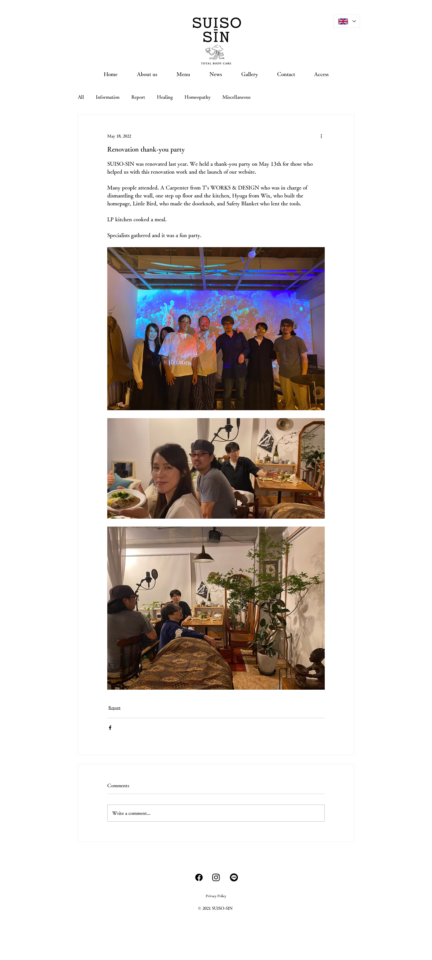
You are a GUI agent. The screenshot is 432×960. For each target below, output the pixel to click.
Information (108, 97)
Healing (165, 97)
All (81, 97)
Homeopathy (198, 97)
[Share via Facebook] (110, 728)
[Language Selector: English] (347, 21)
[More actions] (321, 136)
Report (138, 97)
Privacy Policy (216, 895)
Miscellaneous (236, 97)
